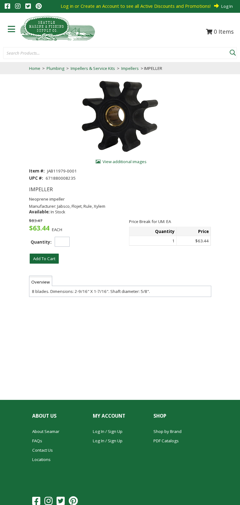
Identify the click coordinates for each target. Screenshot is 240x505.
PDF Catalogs (166, 441)
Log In (227, 6)
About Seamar (45, 431)
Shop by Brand (167, 431)
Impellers (130, 68)
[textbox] (113, 53)
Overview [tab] (40, 282)
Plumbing (55, 68)
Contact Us (42, 450)
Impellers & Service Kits (93, 68)
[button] (232, 51)
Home (34, 68)
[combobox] (116, 53)
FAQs (37, 441)
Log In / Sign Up (107, 431)
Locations (41, 459)
